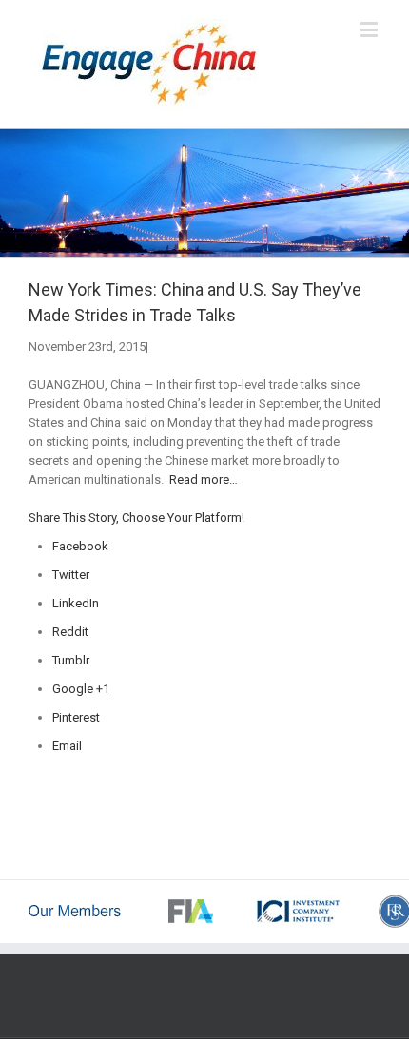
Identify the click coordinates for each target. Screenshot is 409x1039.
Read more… (203, 479)
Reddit (70, 632)
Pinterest (76, 717)
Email (67, 746)
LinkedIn (75, 603)
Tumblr (70, 660)
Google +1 (80, 689)
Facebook (80, 546)
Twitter (70, 575)
